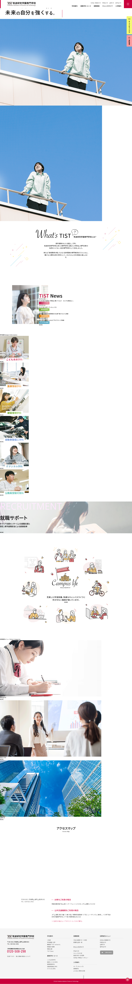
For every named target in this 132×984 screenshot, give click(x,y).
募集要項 (75, 968)
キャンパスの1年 (77, 953)
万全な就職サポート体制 (80, 940)
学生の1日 (76, 951)
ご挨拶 (49, 940)
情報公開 (49, 949)
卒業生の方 (105, 3)
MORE (41, 325)
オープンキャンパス (78, 966)
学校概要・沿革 (51, 942)
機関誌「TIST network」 (53, 944)
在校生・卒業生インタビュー (80, 958)
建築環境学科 (51, 964)
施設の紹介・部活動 (78, 955)
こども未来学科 (51, 960)
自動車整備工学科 (52, 966)
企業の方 (111, 3)
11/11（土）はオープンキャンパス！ (48, 307)
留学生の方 (118, 3)
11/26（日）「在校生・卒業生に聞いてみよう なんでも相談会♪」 (56, 301)
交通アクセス (10, 956)
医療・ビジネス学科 (52, 962)
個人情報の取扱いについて (23, 956)
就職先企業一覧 (77, 942)
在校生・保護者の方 (96, 3)
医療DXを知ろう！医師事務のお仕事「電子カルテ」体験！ (54, 314)
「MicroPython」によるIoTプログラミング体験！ (52, 320)
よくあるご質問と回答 (79, 971)
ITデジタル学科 (51, 969)
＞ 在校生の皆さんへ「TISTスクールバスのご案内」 (67, 921)
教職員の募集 (51, 947)
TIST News (50, 951)
